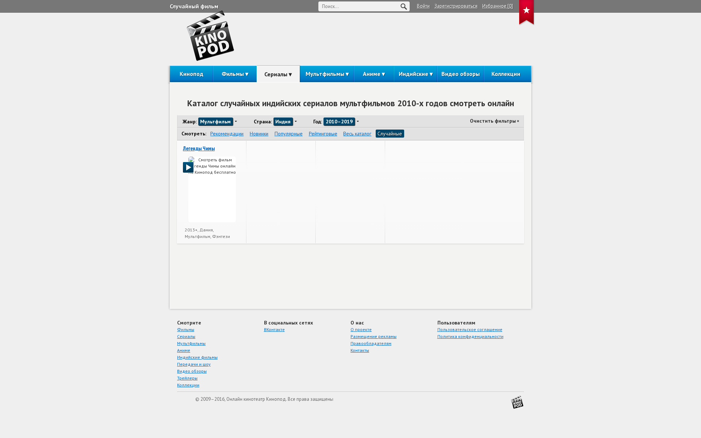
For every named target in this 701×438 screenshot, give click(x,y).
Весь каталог (357, 133)
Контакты (359, 350)
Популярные (289, 133)
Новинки (259, 133)
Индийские (413, 73)
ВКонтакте (274, 329)
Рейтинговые (323, 133)
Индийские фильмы (197, 357)
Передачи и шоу (194, 364)
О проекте (361, 329)
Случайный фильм (194, 6)
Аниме (371, 73)
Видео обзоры (460, 73)
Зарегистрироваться (456, 6)
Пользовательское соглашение (469, 329)
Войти (423, 6)
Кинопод (191, 73)
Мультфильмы (325, 73)
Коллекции (505, 73)
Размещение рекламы (373, 336)
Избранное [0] (497, 6)
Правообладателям (370, 343)
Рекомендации (227, 133)
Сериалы (275, 74)
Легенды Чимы (199, 148)
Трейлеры (187, 378)
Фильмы (233, 73)
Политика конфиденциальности (470, 336)
